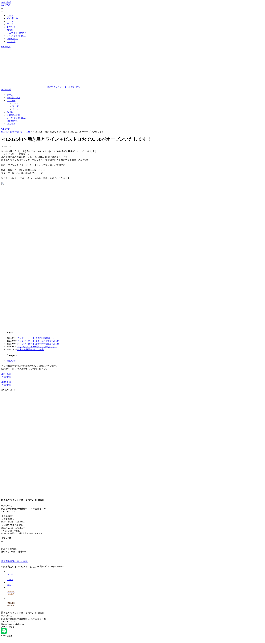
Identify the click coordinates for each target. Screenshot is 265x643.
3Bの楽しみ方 (13, 18)
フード (10, 24)
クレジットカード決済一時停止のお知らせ (38, 344)
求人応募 (11, 41)
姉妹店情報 (12, 38)
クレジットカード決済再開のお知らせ (36, 338)
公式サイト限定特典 (16, 33)
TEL (9, 585)
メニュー (11, 100)
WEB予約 (5, 46)
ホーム (10, 15)
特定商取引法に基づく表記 (14, 561)
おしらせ (11, 361)
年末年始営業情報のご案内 (30, 349)
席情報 (10, 30)
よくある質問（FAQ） (18, 36)
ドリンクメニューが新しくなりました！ (37, 346)
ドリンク (11, 27)
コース (10, 21)
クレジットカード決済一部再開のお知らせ (38, 341)
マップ (10, 579)
